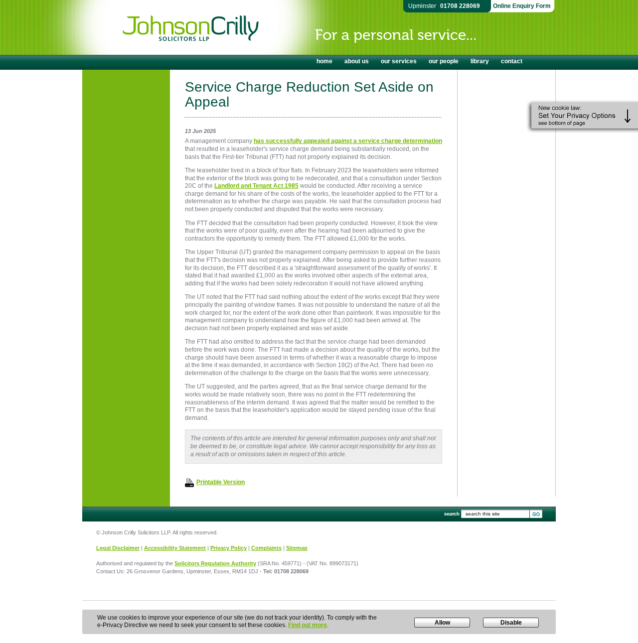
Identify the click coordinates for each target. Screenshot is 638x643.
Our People (444, 61)
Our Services (399, 61)
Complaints (266, 548)
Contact (511, 61)
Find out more (307, 625)
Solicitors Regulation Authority (215, 563)
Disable (511, 622)
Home (324, 61)
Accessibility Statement (175, 548)
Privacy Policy (228, 548)
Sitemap (297, 548)
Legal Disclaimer (118, 548)
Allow (442, 622)
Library (480, 61)
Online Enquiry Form (522, 5)
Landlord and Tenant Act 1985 (256, 185)
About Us (356, 61)
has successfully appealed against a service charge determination (348, 140)
